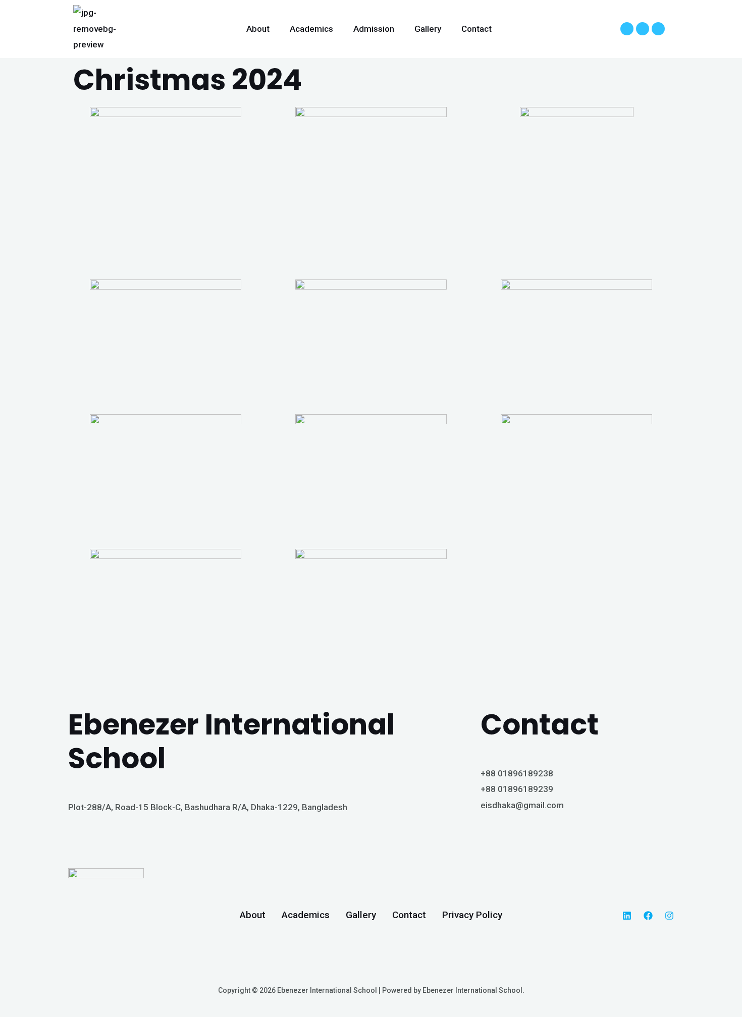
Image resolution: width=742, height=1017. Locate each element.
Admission (373, 29)
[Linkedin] (626, 28)
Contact (476, 29)
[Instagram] (658, 28)
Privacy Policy (472, 915)
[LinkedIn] (626, 915)
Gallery (427, 29)
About (258, 29)
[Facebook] (642, 28)
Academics (311, 29)
